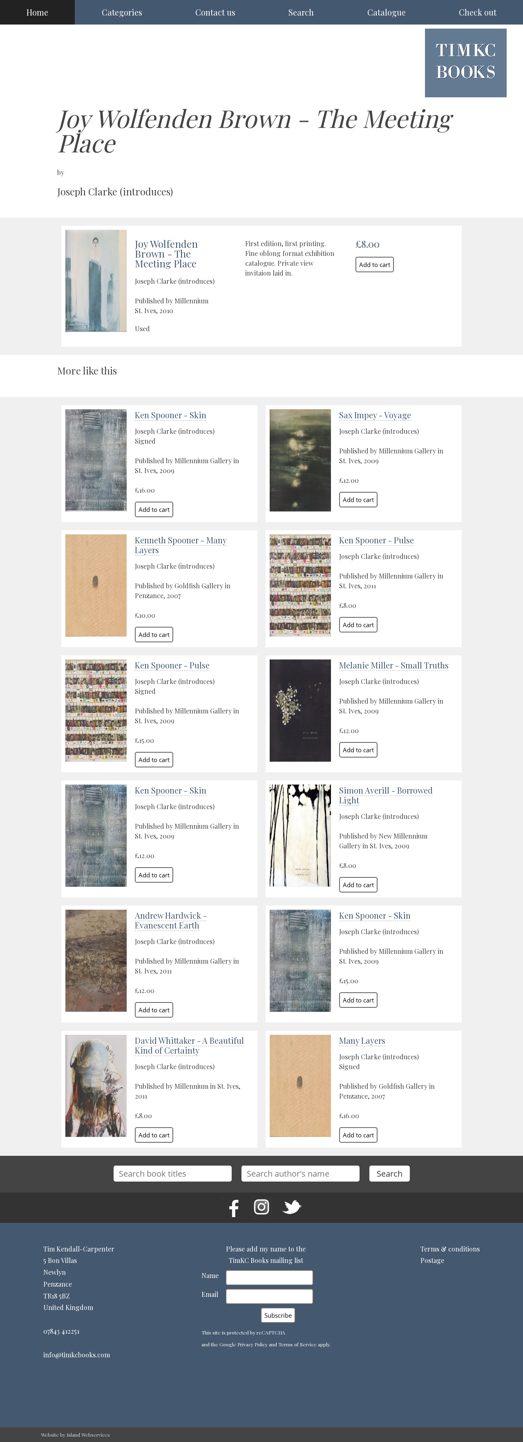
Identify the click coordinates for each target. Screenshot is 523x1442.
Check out (477, 12)
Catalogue (386, 12)
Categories (122, 12)
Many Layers (362, 1040)
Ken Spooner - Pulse (376, 539)
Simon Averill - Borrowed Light (386, 795)
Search (301, 12)
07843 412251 (61, 1331)
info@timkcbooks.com (76, 1354)
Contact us (215, 12)
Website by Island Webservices (75, 1434)
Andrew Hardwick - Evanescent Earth (171, 920)
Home (37, 12)
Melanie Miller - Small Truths (394, 665)
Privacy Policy (252, 1344)
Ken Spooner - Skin (170, 414)
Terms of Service (297, 1344)
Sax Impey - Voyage (375, 414)
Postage (432, 1260)
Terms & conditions (450, 1249)
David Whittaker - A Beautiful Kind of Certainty (189, 1045)
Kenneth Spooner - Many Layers (181, 544)
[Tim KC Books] (465, 85)
